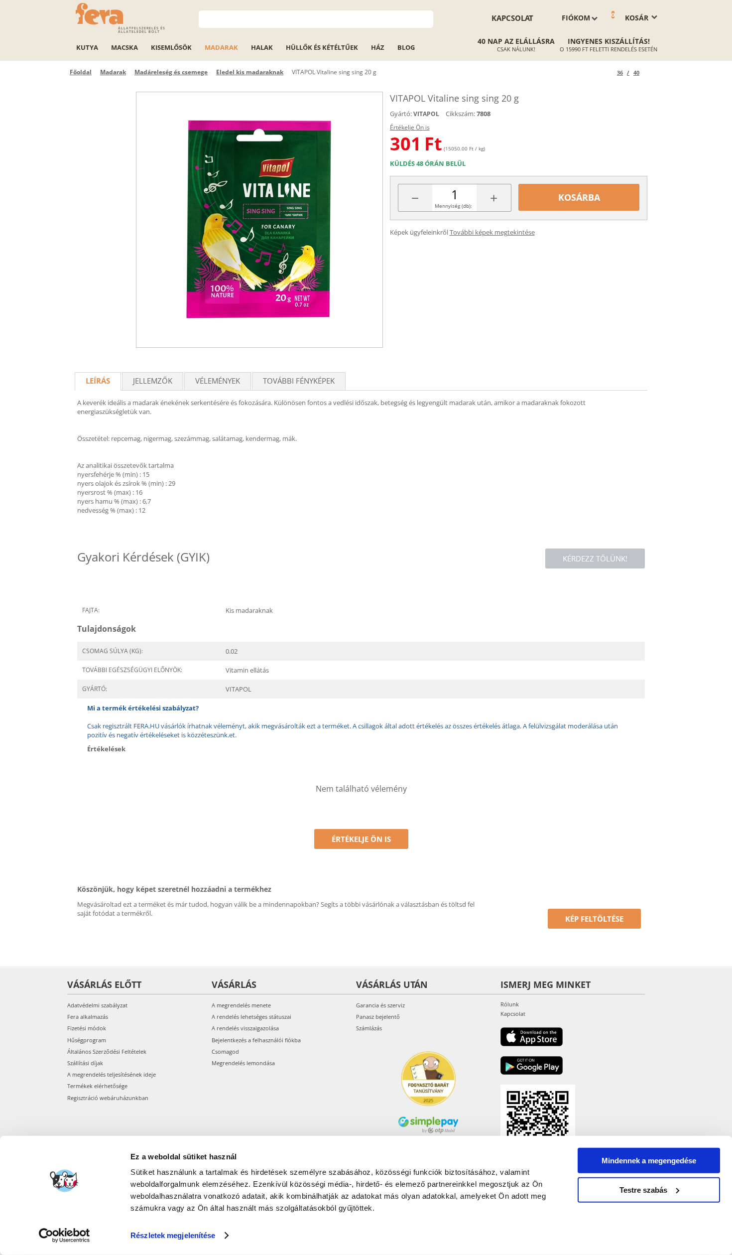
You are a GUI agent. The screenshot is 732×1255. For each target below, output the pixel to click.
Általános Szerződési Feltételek (106, 1051)
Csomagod (225, 1051)
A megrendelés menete (241, 1005)
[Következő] (648, 72)
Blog (406, 47)
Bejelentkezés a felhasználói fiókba (256, 1040)
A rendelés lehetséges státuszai (251, 1016)
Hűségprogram (86, 1040)
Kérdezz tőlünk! (595, 558)
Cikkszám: (460, 113)
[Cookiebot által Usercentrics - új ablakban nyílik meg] (64, 1235)
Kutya (87, 47)
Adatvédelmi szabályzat (97, 1005)
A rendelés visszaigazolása (245, 1028)
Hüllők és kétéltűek (322, 47)
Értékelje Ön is (410, 127)
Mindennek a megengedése (649, 1160)
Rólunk (509, 1004)
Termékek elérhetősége (97, 1086)
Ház (377, 47)
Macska (124, 47)
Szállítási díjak (85, 1063)
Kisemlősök (171, 47)
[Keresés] (426, 18)
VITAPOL (426, 114)
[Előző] (608, 72)
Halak (262, 47)
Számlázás (369, 1028)
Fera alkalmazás (87, 1016)
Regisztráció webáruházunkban (107, 1098)
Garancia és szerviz (380, 1005)
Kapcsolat (512, 18)
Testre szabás (643, 1189)
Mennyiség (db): (453, 205)
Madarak (221, 47)
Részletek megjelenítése (172, 1235)
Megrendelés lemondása (243, 1063)
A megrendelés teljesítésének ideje (111, 1074)
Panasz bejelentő (378, 1016)
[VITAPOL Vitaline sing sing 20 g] (259, 219)
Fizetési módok (86, 1028)
